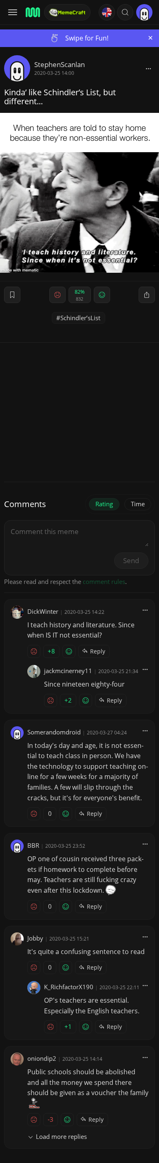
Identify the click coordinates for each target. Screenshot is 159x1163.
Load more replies (61, 1136)
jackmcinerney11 (68, 671)
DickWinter (43, 611)
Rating (104, 504)
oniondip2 (42, 1058)
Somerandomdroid (54, 732)
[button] (125, 12)
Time (138, 504)
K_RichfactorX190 (68, 987)
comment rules (104, 581)
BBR (33, 845)
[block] (148, 68)
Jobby (35, 938)
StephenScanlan (59, 64)
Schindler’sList (80, 318)
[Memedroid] (32, 12)
